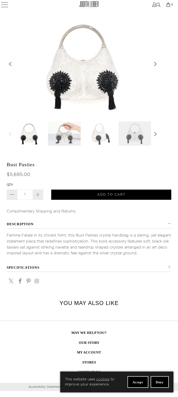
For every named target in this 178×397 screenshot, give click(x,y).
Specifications (23, 267)
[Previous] (10, 65)
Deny (160, 382)
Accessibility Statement (45, 386)
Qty (10, 185)
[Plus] (38, 195)
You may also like (89, 303)
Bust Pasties (21, 164)
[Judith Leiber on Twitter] (11, 281)
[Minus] (12, 195)
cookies (102, 379)
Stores (89, 362)
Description (20, 224)
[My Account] (154, 5)
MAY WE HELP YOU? (89, 333)
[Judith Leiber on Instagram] (36, 281)
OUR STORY (89, 343)
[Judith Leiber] (89, 4)
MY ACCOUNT (89, 352)
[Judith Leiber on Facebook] (20, 281)
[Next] (155, 65)
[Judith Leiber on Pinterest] (28, 281)
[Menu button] (5, 4)
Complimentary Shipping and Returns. (41, 211)
